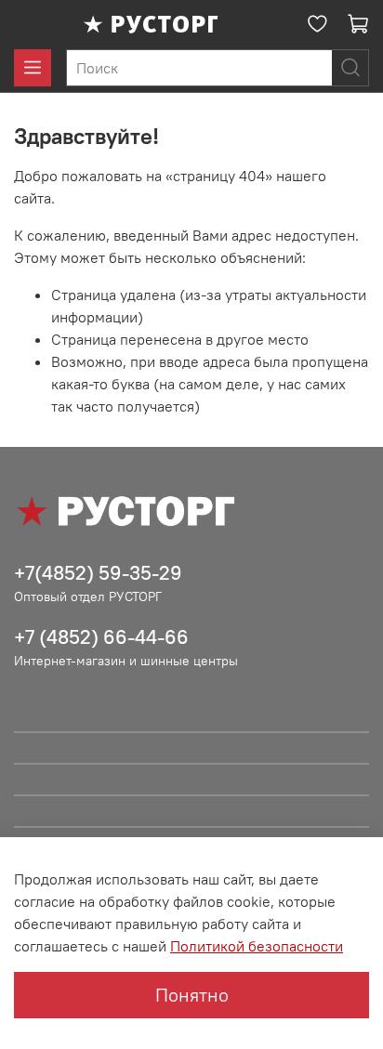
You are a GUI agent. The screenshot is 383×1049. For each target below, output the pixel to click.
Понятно (192, 994)
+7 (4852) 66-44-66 (101, 636)
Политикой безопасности (256, 946)
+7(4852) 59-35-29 (98, 572)
